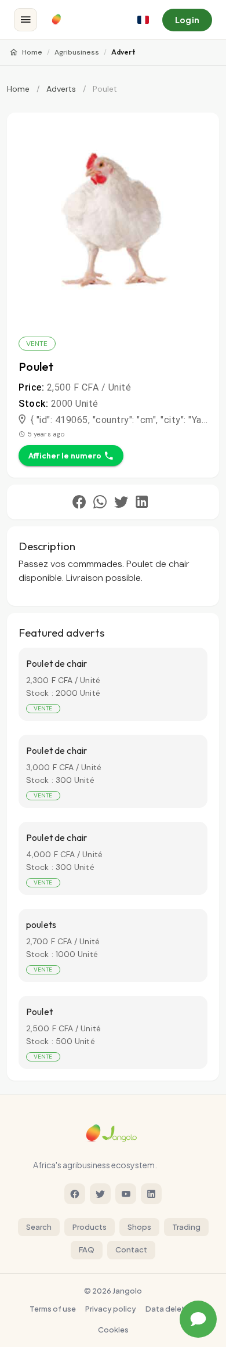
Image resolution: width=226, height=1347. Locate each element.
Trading (186, 1227)
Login (187, 20)
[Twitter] (100, 1193)
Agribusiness (76, 52)
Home (32, 52)
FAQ (86, 1249)
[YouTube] (125, 1193)
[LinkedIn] (151, 1193)
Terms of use (53, 1308)
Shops (139, 1227)
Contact (131, 1249)
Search (39, 1227)
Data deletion (170, 1308)
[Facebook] (74, 1193)
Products (89, 1227)
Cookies (113, 1329)
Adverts (61, 89)
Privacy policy (110, 1308)
